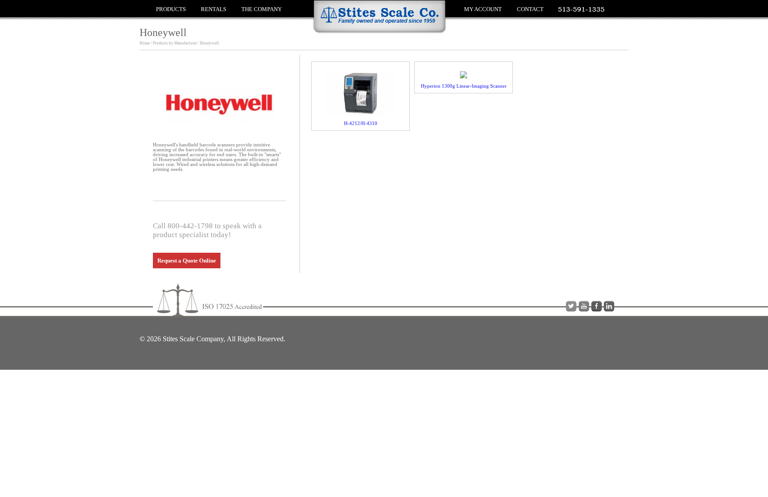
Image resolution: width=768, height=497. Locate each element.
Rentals (213, 9)
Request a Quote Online (186, 260)
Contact (530, 9)
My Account (483, 9)
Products (171, 9)
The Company (261, 9)
